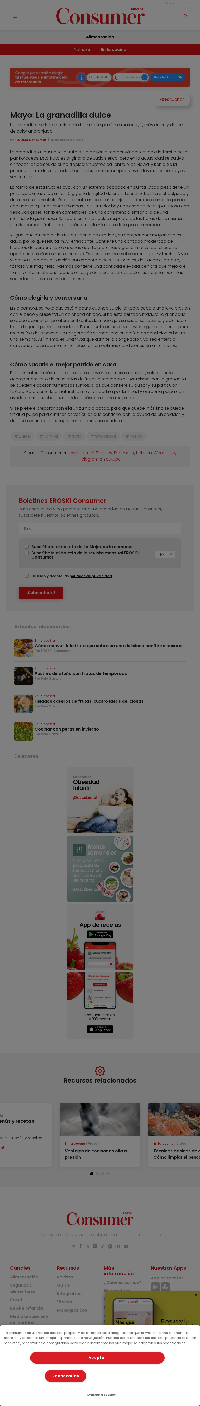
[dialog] (100, 1365)
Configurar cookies (101, 1394)
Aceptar (97, 1357)
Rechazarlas (65, 1375)
